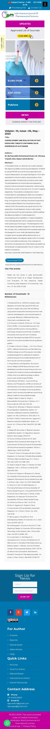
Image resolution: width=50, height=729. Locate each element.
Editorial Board (16, 673)
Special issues (16, 645)
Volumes (14, 665)
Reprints (13, 640)
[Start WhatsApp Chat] (7, 723)
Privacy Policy (29, 726)
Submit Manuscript (18, 682)
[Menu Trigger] (45, 4)
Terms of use (14, 726)
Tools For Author (17, 669)
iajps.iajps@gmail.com (17, 706)
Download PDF (14, 260)
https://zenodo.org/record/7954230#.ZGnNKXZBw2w (24, 265)
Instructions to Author (20, 678)
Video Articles (16, 649)
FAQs (12, 654)
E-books (13, 635)
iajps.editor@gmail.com (18, 703)
